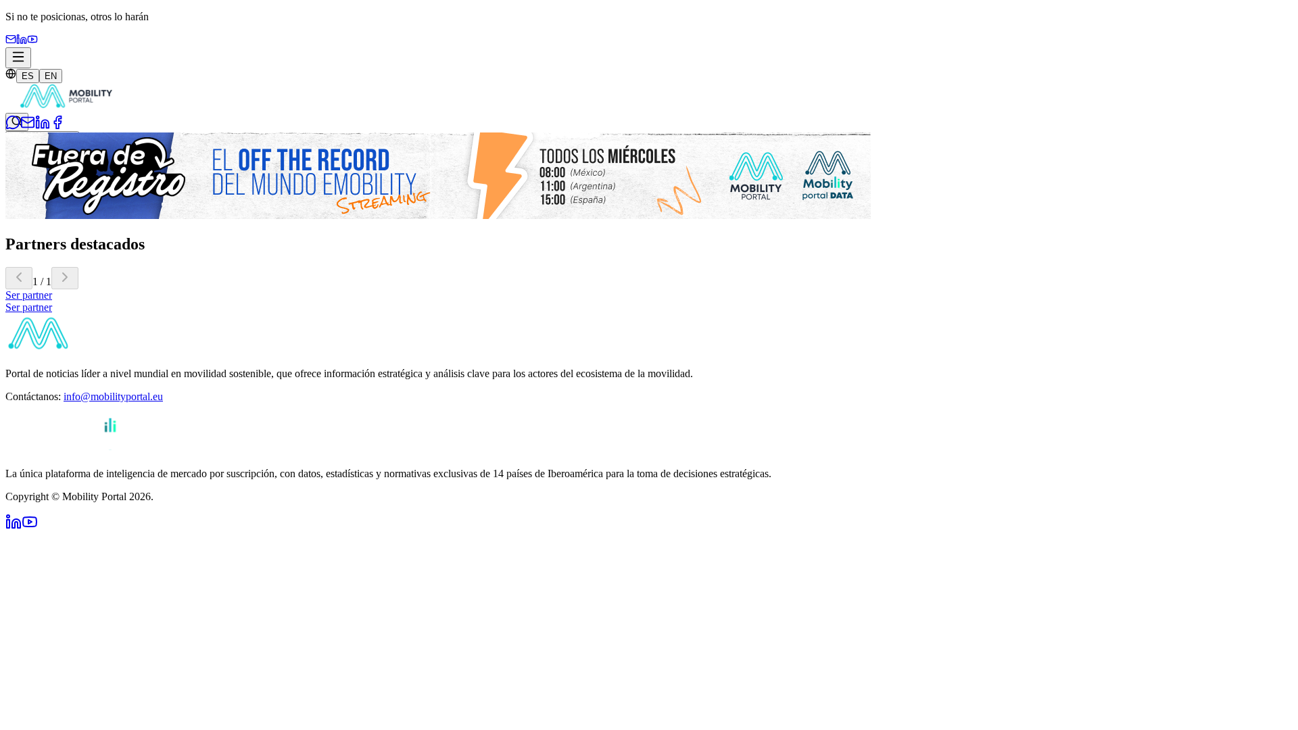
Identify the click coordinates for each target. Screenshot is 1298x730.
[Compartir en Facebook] (57, 126)
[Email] (10, 41)
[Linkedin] (21, 41)
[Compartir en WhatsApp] (12, 126)
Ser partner (28, 295)
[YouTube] (32, 41)
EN (51, 76)
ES (28, 76)
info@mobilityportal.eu (113, 396)
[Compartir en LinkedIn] (42, 126)
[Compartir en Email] (27, 126)
